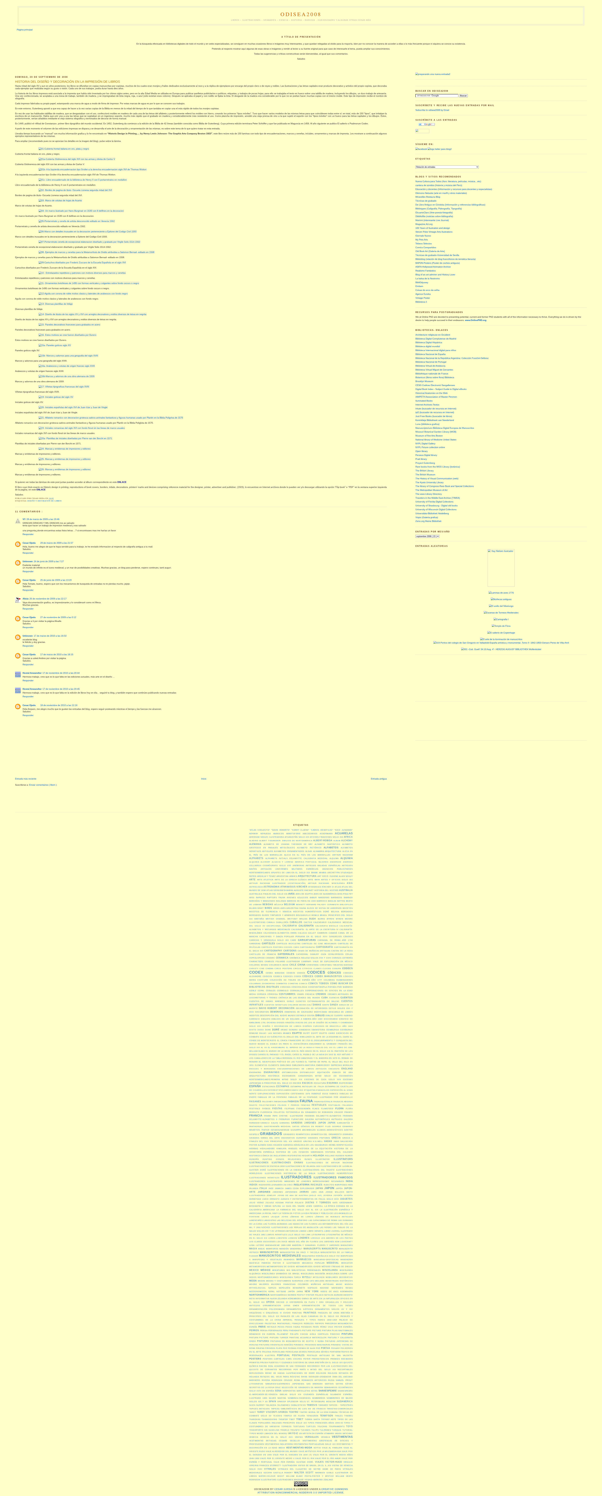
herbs (332, 1145)
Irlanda (253, 1188)
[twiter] (440, 149)
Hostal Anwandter (32, 673)
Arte (252, 879)
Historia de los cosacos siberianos (299, 1152)
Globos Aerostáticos (330, 1130)
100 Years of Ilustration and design (432, 228)
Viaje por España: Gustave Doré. (294, 1462)
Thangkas (254, 1419)
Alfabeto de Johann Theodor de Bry (288, 844)
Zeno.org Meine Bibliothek (428, 521)
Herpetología (344, 1145)
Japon (329, 1188)
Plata (279, 1348)
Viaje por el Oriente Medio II (277, 1458)
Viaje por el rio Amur (328, 1458)
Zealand (328, 1480)
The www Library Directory (428, 494)
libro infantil (315, 1231)
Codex (256, 972)
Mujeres (264, 1284)
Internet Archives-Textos (427, 404)
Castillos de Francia (262, 954)
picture (306, 1330)
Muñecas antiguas (322, 1284)
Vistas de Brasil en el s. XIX (314, 1465)
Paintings (310, 1313)
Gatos (295, 1126)
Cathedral (302, 954)
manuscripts (312, 1248)
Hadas (328, 1141)
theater (283, 1419)
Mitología (319, 1277)
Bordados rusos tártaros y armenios (272, 915)
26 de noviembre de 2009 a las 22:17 (48, 598)
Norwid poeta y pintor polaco (306, 1295)
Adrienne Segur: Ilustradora (266, 837)
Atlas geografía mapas (280, 890)
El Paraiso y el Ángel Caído (283, 1054)
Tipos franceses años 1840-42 (325, 1423)
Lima (308, 1235)
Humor (349, 1156)
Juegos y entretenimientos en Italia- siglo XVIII (310, 1199)
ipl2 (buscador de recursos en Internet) (434, 412)
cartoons (290, 951)
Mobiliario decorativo (339, 1277)
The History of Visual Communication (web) (436, 478)
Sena (278, 1391)
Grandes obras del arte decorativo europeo (278, 1138)
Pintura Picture (258, 1338)
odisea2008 (301, 14)
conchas (285, 987)
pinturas (263, 1341)
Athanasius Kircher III (321, 887)
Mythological (257, 1288)
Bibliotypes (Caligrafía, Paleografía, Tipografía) (438, 208)
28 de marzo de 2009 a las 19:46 (42, 519)
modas (261, 1281)
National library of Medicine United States (435, 439)
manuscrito (330, 1248)
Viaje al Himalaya (332, 1448)
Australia (346, 890)
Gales (274, 1123)
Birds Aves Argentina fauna (289, 908)
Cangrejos (335, 936)
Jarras (304, 1192)
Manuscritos (269, 1252)
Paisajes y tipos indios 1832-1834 (316, 1320)
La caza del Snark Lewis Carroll (302, 1206)
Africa (348, 837)
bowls (315, 915)
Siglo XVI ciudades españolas (309, 1394)
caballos (296, 922)
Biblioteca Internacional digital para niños (435, 350)
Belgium (289, 904)
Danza (334, 1005)
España (255, 1086)
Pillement (282, 1334)
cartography (273, 951)
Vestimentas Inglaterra (279, 1444)
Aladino (253, 841)
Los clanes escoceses (262, 1242)
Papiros (319, 1323)
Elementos (261, 1065)
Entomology (307, 1072)
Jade (271, 1188)
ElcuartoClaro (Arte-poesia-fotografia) (434, 212)
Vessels (325, 1437)
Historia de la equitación (315, 1149)
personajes (275, 1330)
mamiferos (272, 1249)
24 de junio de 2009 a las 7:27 (49, 561)
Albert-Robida (322, 840)
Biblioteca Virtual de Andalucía (430, 366)
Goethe (348, 1130)
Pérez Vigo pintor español (336, 1327)
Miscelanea (330, 1270)
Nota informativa (259, 1298)
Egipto (297, 1033)
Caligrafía (306, 925)
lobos (271, 1238)
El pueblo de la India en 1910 (316, 1054)
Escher (297, 1083)
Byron (330, 919)
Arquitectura (307, 876)
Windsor (299, 1480)
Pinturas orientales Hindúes (276, 1345)
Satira (339, 1384)
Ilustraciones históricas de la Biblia (290, 1173)
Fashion (293, 1101)
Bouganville (303, 915)
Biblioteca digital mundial (427, 346)
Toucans (322, 1426)
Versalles (312, 1437)
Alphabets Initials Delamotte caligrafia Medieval (296, 858)
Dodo (261, 1030)
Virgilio (348, 1462)
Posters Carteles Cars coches (282, 1359)
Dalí (309, 1005)
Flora (339, 1108)
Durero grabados (300, 1030)
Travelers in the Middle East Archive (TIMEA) (437, 498)
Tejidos (277, 1416)
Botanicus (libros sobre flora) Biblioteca (434, 377)
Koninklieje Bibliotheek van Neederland (434, 420)
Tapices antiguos (259, 1409)
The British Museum (425, 474)
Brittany (293, 919)
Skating (281, 1398)
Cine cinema (266, 968)
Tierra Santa (312, 1419)
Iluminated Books (424, 400)
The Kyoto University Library (429, 482)
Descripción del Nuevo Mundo (278, 1015)
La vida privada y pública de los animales (325, 1213)
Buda (312, 919)
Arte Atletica (265, 880)
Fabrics (334, 1094)
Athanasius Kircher (293, 887)
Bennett (301, 904)
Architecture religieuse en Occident (432, 334)
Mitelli (307, 1277)
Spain (272, 1401)
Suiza (252, 1405)
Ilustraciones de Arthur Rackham (329, 1163)
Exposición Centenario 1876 (293, 1094)
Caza (323, 954)
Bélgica (278, 904)
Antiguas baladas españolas (323, 865)
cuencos (334, 998)
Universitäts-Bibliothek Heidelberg (432, 513)
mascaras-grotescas (326, 1259)
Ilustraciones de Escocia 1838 (267, 1166)
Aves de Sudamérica (325, 894)
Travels (284, 1430)
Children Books (258, 965)
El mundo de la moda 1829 (281, 1051)
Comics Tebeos (318, 983)
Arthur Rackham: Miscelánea (326, 883)
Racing (263, 1366)
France (348, 1112)
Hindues (293, 1149)
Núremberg (294, 1298)
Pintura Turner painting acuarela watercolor (298, 1338)
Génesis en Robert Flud (316, 1126)
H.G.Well (318, 1141)
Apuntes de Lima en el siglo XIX (290, 873)
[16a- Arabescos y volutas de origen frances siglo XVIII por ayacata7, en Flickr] (55, 366)
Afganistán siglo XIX (297, 837)
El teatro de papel (316, 1062)
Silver (272, 1398)
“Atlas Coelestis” (259, 830)
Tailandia (271, 1405)
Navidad (324, 1288)
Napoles (312, 1288)
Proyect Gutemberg (425, 463)
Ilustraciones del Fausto (319, 1170)
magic (261, 1249)
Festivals (254, 1109)
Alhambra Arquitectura (327, 851)
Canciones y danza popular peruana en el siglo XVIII (293, 936)
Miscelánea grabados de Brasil (281, 1274)
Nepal (271, 1291)
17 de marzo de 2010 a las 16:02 (50, 636)
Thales (339, 1416)
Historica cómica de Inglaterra (268, 1156)
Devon (310, 1015)
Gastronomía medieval (277, 1126)
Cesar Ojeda (29, 543)
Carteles (268, 943)
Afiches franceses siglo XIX (326, 837)
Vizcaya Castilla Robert (278, 1473)
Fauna (306, 1101)
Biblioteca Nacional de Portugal (430, 362)
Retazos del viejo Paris (274, 1377)
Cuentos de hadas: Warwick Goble (271, 1001)
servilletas (303, 1391)
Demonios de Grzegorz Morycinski (306, 1012)
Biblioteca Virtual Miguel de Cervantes (434, 369)
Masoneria (347, 1259)
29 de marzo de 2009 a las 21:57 (56, 543)
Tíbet (299, 1419)
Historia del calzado (339, 1152)
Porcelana (278, 1352)
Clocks (327, 968)
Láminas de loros (301, 1217)
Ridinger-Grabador (320, 1377)
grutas (307, 1141)
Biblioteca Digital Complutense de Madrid (435, 338)
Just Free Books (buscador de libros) (433, 416)
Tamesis (312, 1405)
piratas (260, 1348)
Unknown (28, 561)
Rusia (331, 1380)
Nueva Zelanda (278, 1298)
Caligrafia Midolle (326, 926)
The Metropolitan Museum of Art (431, 490)
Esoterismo (346, 1083)
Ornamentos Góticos (300, 1309)
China (301, 964)
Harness (288, 1145)
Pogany (335, 1348)
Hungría (254, 1159)
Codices (316, 972)
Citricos (307, 968)
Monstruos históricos (339, 1281)
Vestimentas (342, 1436)
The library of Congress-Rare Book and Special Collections (444, 486)
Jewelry (271, 1195)
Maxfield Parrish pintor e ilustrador (274, 1263)
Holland (330, 1156)
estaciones (268, 1086)
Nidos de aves (329, 1291)
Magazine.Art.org (424, 224)
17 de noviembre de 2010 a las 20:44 (61, 673)
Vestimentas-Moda (299, 1447)
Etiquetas (310, 1090)
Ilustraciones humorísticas (335, 1173)
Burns (321, 919)
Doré (275, 1029)
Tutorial (347, 1430)
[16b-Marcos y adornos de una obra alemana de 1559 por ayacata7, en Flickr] (55, 376)
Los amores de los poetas (337, 1238)
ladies (265, 1217)
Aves (291, 893)
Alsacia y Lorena (282, 862)
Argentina (283, 876)
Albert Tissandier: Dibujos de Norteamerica (285, 841)
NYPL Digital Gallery (425, 443)
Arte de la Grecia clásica (291, 880)
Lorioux (315, 1238)
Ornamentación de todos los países (327, 1306)
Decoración (286, 1008)
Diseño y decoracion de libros (44, 501)
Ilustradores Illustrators (266, 1181)
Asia (350, 883)
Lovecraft (346, 1242)
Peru (286, 1330)
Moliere (320, 1281)
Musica (349, 1284)
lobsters (281, 1238)
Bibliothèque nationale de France (431, 373)
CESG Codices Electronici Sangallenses (435, 385)
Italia (263, 1188)
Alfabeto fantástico (327, 844)
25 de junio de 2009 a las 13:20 (56, 580)
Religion (321, 1373)
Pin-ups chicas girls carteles (309, 1334)
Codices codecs (272, 976)
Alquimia (347, 858)
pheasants (295, 1330)
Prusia (264, 1362)
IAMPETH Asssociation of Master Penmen (436, 397)
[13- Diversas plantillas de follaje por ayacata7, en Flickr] (44, 304)
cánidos (348, 936)
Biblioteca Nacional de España (430, 354)
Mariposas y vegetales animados (273, 1259)
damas (317, 1005)
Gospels (254, 1134)
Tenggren (312, 1416)
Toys (349, 1426)
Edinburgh (346, 1030)
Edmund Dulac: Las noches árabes (270, 1033)
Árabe (314, 873)
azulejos (302, 897)
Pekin (316, 1327)
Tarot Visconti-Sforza (272, 1412)
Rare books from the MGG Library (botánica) (437, 466)
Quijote (348, 1362)
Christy (253, 968)
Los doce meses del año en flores (297, 1242)
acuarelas (344, 833)
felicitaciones (267, 1105)
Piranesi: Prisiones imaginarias (312, 1345)
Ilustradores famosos (333, 1177)
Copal (261, 991)
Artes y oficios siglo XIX (337, 880)
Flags (315, 1109)
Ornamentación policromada (267, 1309)
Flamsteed (327, 1109)
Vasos (338, 1433)
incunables (337, 1181)
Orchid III (282, 1302)
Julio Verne (256, 1203)
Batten (341, 901)
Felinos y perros (288, 1105)
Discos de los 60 (305, 1023)
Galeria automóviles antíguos (323, 1119)
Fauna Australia (323, 1101)
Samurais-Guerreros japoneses (284, 1384)
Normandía (346, 1291)
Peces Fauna (292, 1327)
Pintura (347, 1334)
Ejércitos (277, 1037)
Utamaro (329, 1433)
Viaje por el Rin (304, 1458)
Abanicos (278, 834)
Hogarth (307, 1156)
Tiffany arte (328, 1419)
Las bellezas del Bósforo (292, 1220)
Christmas (313, 965)
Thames (348, 1416)
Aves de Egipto (304, 894)
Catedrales (286, 954)
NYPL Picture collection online (430, 447)
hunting (267, 1159)
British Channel (276, 919)
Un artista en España (311, 1433)
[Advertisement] (72, 768)
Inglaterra (302, 1184)
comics (303, 983)
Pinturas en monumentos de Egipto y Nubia (297, 1341)
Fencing (305, 1105)
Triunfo (295, 1430)
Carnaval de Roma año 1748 (335, 940)
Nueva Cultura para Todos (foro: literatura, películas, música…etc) (448, 181)
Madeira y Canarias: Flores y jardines (315, 1245)
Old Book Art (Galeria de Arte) (430, 251)
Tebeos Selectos (423, 243)
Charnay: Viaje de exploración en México (327, 961)
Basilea (332, 901)
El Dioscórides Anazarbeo (306, 1044)
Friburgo (284, 1119)
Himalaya (281, 1149)
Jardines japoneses (285, 1192)
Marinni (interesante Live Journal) (432, 220)
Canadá (333, 933)
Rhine (304, 1377)
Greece (297, 1141)
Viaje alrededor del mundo (282, 1451)
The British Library (424, 470)
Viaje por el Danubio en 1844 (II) (292, 1455)
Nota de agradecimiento (338, 1295)
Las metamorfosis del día (333, 1224)
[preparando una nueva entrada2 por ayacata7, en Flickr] (432, 74)
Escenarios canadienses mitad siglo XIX (309, 1076)
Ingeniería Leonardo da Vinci (276, 1185)
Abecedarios (310, 834)
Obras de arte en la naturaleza (321, 1298)
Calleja (302, 933)
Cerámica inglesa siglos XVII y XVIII (310, 958)
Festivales (319, 1105)
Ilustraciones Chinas (287, 1162)
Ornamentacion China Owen (281, 1306)
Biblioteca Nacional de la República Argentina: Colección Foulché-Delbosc (452, 358)
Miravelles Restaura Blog (427, 197)
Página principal (25, 29)
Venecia (253, 1437)
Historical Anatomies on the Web (431, 393)
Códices (334, 972)
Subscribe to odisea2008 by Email (432, 110)
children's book (278, 965)
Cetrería (347, 958)
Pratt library (421, 459)
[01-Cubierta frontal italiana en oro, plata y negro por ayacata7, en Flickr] (52, 148)
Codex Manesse (275, 973)
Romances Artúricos (314, 1380)
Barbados (336, 897)
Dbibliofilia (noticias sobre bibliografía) (434, 216)
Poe (285, 1348)
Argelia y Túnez (266, 876)
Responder (28, 534)
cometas (293, 983)
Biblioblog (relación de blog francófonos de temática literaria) (445, 259)
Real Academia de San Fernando (287, 1366)
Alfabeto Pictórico (309, 848)
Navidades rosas (342, 1288)
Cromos (321, 994)
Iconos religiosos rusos (294, 1159)
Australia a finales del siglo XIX (268, 894)
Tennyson (326, 1416)
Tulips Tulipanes (321, 1430)
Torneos (286, 1426)
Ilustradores (296, 1177)
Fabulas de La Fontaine (272, 1097)
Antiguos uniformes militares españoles (289, 869)
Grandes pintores (319, 1138)
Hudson (339, 1156)
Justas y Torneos (318, 1202)
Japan (319, 1188)
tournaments (337, 1426)
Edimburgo (333, 1030)
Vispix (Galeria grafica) (426, 517)
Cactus (308, 922)
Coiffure (262, 980)
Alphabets (256, 858)
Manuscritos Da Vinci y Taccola (299, 1252)
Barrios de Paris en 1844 (301, 901)
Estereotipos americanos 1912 (285, 1090)
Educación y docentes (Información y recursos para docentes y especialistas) (453, 189)
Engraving (255, 1072)
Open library (421, 451)
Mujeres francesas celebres (290, 1284)
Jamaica (279, 1188)
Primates (254, 1362)
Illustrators (343, 1159)
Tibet (292, 1419)
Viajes (319, 1462)
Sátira (349, 1384)
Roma (297, 1380)
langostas (270, 1220)
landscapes (256, 1220)
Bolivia (335, 912)
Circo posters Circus (288, 968)
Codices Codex (292, 976)
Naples (272, 1288)
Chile (292, 965)
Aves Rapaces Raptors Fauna (267, 897)
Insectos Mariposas (335, 1185)
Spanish (281, 1401)
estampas (282, 1086)
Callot (312, 933)
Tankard (323, 1405)
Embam (419, 286)
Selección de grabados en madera (302, 1387)
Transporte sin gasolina (264, 1430)
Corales (271, 991)
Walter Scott (304, 1472)
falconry (267, 1101)
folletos (279, 1112)
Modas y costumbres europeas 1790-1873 (290, 1281)
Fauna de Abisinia (343, 1101)
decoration (262, 1012)
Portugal (283, 1355)
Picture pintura (321, 1330)
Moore (253, 1284)
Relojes (332, 1373)
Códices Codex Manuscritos (322, 976)
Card (293, 940)
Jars (314, 1192)
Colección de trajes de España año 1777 (296, 980)
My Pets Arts (421, 239)
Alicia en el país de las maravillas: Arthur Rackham (318, 855)
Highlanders (267, 1149)
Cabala (271, 922)
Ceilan (349, 954)
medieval (333, 1263)
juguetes (346, 1199)
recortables (345, 1369)
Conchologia (299, 987)
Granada (348, 1134)
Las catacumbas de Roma (322, 1220)
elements (273, 1065)
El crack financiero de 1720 (293, 1040)
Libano (303, 1231)
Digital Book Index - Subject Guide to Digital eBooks (441, 389)
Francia (255, 1115)
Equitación (323, 1072)
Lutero (260, 1245)
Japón (339, 1188)
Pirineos (270, 1348)
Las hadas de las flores (302, 1224)
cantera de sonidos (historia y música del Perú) (438, 185)
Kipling (277, 1206)
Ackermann (326, 834)
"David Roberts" (280, 830)
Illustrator (323, 1159)
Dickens (271, 1023)
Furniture (297, 1119)
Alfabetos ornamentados (289, 851)
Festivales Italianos (340, 1105)
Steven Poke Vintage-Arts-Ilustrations (433, 232)
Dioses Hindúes (286, 1023)
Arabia (323, 873)
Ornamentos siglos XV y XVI (334, 1309)
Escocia (307, 1083)
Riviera (266, 1380)
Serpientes (289, 1391)
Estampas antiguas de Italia (307, 1086)
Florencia (266, 1112)
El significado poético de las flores (281, 1062)
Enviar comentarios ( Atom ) (43, 785)
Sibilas (284, 1394)
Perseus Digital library (426, 455)
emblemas (285, 1065)
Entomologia (290, 1072)
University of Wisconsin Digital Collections (436, 509)
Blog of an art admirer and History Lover (435, 274)
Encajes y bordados (262, 1069)
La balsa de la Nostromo (427, 278)
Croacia (309, 994)
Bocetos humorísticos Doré (311, 912)
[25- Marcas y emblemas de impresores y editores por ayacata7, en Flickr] (53, 459)
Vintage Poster (422, 298)
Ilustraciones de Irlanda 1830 (303, 1166)
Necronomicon (258, 1291)
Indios (253, 1185)
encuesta (334, 1069)
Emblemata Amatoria (303, 1065)
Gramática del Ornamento (326, 1134)
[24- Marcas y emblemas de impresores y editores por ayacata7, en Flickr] (53, 448)
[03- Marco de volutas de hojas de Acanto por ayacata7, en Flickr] (48, 200)
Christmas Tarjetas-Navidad (336, 965)
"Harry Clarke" (300, 830)
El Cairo (344, 1037)
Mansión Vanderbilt (290, 1249)
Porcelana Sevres (296, 1352)
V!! (24, 519)
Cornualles (297, 991)
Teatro (293, 1412)
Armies (293, 876)
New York (312, 1291)
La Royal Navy (270, 1213)
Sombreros (318, 1398)
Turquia (336, 1430)
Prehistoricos (320, 1359)
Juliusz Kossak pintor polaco (284, 1203)
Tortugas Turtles (304, 1426)
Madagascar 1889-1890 (278, 1245)
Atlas (338, 887)
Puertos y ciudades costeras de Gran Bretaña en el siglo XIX (306, 1362)
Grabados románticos (296, 1134)
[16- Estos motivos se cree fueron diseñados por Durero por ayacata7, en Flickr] (55, 335)
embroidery (323, 1065)
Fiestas (277, 1108)
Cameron (322, 933)
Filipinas (290, 1109)
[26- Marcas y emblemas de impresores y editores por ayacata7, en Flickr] (53, 469)
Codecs (347, 968)
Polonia (267, 1352)
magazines (347, 1245)
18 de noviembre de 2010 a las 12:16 (58, 705)
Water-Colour (267, 1476)
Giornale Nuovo (423, 235)
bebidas (268, 904)
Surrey (260, 1405)
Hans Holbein (274, 1145)
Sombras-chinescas (299, 1398)
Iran (350, 1185)
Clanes (318, 968)
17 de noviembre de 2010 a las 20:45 (61, 689)
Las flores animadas (275, 1224)
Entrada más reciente (25, 778)
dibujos (265, 1019)
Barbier (348, 897)
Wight (280, 1476)
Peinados (306, 1327)
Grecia (336, 1138)
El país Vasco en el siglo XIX (313, 1051)
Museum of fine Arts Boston (429, 435)
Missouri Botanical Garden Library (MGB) (435, 431)
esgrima (332, 1083)
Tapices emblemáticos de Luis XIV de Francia (298, 1409)
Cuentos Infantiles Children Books (285, 1005)
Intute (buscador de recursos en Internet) (435, 408)
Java (321, 1192)
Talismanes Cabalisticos (291, 1405)
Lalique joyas (279, 1217)
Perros (254, 1330)
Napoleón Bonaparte (292, 1288)
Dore (268, 1030)
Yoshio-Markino (313, 1480)
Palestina (270, 1323)
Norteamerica (259, 1295)
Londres (303, 1238)
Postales (298, 1355)
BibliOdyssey (421, 282)
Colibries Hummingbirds (338, 980)
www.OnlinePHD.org (475, 320)
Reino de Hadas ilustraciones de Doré (290, 1373)
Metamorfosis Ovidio (308, 1267)
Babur (313, 897)
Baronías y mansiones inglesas (267, 901)
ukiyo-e (293, 1433)
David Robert (268, 1008)
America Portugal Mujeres (311, 862)
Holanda (318, 1155)
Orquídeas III (274, 1313)
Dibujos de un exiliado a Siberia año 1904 (297, 1019)
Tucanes (305, 1430)
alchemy (347, 840)
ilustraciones (259, 1162)
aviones (291, 897)
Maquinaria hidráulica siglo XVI (321, 1256)
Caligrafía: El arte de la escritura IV (314, 929)
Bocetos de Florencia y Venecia (270, 912)
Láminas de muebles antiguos (334, 1217)
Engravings (272, 1072)
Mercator (347, 1263)
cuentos (347, 997)
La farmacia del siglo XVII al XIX (297, 1210)
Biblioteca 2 (421, 302)
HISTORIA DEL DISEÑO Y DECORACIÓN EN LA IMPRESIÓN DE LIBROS (67, 81)
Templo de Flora (294, 1416)
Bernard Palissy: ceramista (322, 904)
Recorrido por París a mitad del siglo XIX (307, 1369)
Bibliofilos (346, 904)
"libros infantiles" (322, 830)
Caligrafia (290, 926)
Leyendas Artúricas (286, 1231)
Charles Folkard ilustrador (282, 961)
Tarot (252, 1412)
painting (297, 1313)
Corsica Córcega (267, 994)
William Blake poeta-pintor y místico (310, 1476)
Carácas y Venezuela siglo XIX (269, 940)
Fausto (253, 1105)
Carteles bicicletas (289, 944)
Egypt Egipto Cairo (323, 1033)
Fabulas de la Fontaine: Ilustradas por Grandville (320, 1097)
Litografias (318, 1235)
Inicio (203, 778)
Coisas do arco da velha (427, 290)
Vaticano (348, 1433)
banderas (323, 897)
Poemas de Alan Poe (308, 1348)
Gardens (285, 1123)
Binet (261, 908)
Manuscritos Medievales (280, 1255)
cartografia (307, 947)
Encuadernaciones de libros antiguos (302, 1069)
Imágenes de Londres (297, 1181)
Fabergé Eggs (320, 1094)
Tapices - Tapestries (341, 1405)
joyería (337, 1195)
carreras (254, 944)
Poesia (325, 1348)
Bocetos (348, 908)
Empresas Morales (342, 1065)
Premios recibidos (341, 1359)
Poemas (292, 1348)
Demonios (276, 1012)
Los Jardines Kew (329, 1242)
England (347, 1069)
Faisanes (255, 1101)
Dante (325, 1005)
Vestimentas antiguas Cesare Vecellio (274, 1441)
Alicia (26, 598)
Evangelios (322, 1090)
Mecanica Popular (313, 1263)
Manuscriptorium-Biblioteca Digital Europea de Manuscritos (444, 428)
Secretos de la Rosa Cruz (265, 1387)
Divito (252, 1030)
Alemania (255, 844)
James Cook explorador (299, 1188)
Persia (264, 1330)
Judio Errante (271, 1199)
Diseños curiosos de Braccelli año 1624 (328, 1026)
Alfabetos (331, 847)
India (349, 1181)
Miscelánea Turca (290, 1277)
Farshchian (280, 1101)
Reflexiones (256, 1373)
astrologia (256, 887)
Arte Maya (314, 880)
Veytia (317, 1448)
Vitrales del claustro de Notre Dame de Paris (309, 1469)
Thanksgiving (269, 1419)
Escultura (320, 1083)
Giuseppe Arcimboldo (303, 1130)
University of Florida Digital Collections (434, 501)
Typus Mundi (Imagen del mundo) (268, 1433)
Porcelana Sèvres (318, 1352)
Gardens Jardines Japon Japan (313, 1123)
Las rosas (326, 1227)
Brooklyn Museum (424, 381)
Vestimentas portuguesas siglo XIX (315, 1444)
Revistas (295, 1377)
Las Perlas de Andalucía (304, 1227)
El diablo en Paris (278, 1044)
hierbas (253, 1149)
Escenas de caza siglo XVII (322, 1079)
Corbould (283, 991)
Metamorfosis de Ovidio (281, 1267)
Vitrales (270, 1469)
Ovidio (287, 1313)
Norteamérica (278, 1295)
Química (253, 1366)
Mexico (254, 1270)
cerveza (336, 958)
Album (336, 841)
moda (253, 1280)
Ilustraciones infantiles (264, 1178)
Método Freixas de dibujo (337, 1267)
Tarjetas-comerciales (340, 1409)
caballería (282, 922)
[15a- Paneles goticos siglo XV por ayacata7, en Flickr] (43, 345)
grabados (271, 1134)
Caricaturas (307, 940)
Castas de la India (342, 951)
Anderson (335, 862)
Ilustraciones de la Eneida (284, 1170)
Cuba (324, 997)
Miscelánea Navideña (313, 1274)
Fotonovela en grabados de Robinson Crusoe (314, 1112)
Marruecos (304, 1259)
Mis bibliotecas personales (304, 1270)
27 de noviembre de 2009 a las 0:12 (58, 617)
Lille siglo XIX (296, 1235)
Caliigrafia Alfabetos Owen (280, 933)
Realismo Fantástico (425, 270)
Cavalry (314, 954)
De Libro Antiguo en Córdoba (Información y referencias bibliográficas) (450, 204)
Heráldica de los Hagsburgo (311, 1145)
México (266, 1270)
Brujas (303, 919)
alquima (334, 858)
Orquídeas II (256, 1313)
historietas (294, 1156)
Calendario (320, 922)
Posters (255, 1358)
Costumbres (287, 994)
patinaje (272, 1327)
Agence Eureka (423, 294)
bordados (347, 912)
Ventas (299, 1437)
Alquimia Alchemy (259, 862)
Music (339, 1284)
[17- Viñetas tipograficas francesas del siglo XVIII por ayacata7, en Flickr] (52, 386)
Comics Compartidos (425, 247)
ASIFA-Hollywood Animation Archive (433, 266)
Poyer (306, 1359)
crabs (300, 994)
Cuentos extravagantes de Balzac (318, 1001)
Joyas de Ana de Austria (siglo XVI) (299, 1195)
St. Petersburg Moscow (321, 1401)
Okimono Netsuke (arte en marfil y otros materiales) (441, 193)
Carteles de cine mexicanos (319, 944)
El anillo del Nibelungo (297, 1037)
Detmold (301, 1015)
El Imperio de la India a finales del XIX (309, 1047)
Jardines (264, 1192)
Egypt (306, 1033)
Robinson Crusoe (282, 1380)
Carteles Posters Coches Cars (280, 947)
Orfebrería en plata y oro (307, 1302)
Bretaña (259, 919)
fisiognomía (303, 1109)
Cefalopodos (336, 954)
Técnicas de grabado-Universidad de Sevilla (437, 255)
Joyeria (327, 1195)
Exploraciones (266, 1094)
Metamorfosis (257, 1267)
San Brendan (314, 1384)
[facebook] (421, 149)
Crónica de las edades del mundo (299, 998)
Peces (281, 1327)
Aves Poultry (345, 894)
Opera (270, 1302)
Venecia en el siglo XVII (276, 1437)
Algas (308, 851)
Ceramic (270, 958)
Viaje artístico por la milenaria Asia (319, 1451)
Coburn (336, 968)
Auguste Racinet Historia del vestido (316, 890)
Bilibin (253, 908)
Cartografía (324, 947)
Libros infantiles (277, 1235)
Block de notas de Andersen (324, 908)
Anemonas (298, 865)
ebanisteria (318, 1030)
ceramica (282, 958)
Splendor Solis (296, 1401)
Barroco (322, 901)
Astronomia (272, 887)
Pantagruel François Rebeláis (295, 1323)
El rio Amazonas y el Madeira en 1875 (315, 1058)
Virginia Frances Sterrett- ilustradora (273, 1465)
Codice (301, 973)
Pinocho (335, 1334)
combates (281, 983)
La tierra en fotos (290, 1213)
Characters (256, 961)
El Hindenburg (276, 1047)
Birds (268, 908)
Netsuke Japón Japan (290, 1291)
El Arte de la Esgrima (325, 1037)
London (292, 1238)
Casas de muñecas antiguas (314, 951)
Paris (262, 1326)
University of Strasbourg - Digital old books (436, 505)
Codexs (291, 973)
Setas (314, 1391)
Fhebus (266, 1109)
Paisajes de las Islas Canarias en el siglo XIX (310, 1316)
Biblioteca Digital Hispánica (428, 342)
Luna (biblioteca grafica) (427, 424)
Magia (253, 1248)
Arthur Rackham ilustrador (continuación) (277, 883)
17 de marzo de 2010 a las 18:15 (56, 654)
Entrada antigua (379, 778)
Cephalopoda (257, 958)
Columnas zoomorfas (262, 983)
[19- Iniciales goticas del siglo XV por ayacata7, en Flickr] (44, 397)
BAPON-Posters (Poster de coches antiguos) (437, 263)
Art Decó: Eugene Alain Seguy (335, 876)
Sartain (329, 1384)
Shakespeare (328, 1390)
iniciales (317, 1185)
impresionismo (321, 1181)
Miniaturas (278, 1270)
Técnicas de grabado (425, 200)
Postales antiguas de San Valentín (330, 1355)
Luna (252, 1245)
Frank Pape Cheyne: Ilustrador (283, 1116)
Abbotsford (293, 834)
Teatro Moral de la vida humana (318, 1412)
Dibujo (320, 1015)
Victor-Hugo (333, 1462)
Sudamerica (345, 1401)
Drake (284, 1030)
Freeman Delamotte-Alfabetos (323, 1116)
